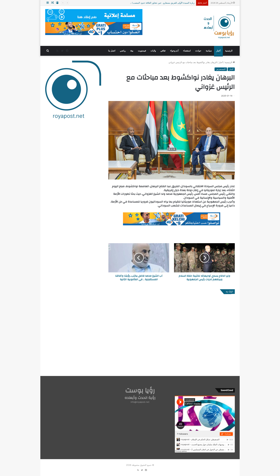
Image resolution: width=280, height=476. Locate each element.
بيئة (131, 50)
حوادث (198, 50)
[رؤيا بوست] (219, 26)
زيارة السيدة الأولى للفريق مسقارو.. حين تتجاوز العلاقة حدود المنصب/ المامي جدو (157, 2)
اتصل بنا (111, 50)
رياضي (123, 50)
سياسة (209, 50)
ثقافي (163, 50)
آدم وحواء (174, 50)
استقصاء (187, 50)
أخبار (218, 50)
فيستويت (142, 50)
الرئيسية (229, 50)
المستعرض (220, 69)
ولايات (153, 50)
